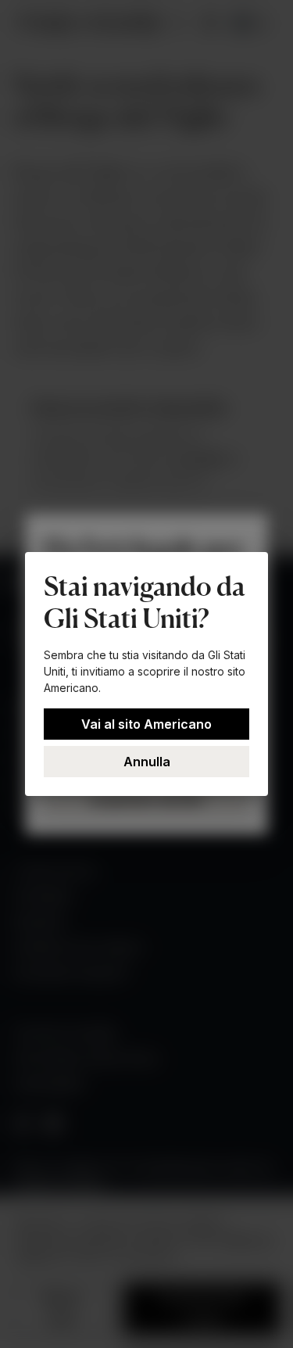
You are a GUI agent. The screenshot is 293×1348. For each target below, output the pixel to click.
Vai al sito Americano (146, 724)
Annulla (146, 761)
